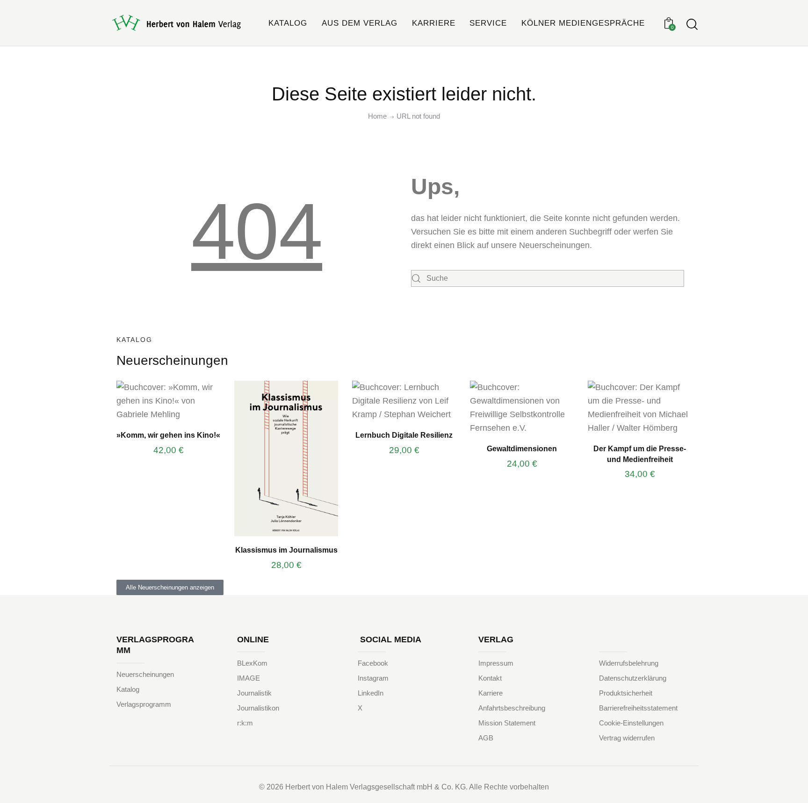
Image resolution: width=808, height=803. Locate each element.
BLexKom (252, 663)
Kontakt (490, 678)
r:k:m (245, 723)
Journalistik (254, 693)
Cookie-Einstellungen (631, 723)
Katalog (127, 689)
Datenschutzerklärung (632, 678)
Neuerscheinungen (145, 674)
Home (377, 116)
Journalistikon (258, 708)
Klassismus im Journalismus (286, 550)
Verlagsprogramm (143, 704)
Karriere (490, 693)
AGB (485, 738)
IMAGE (248, 678)
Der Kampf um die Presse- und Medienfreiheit (639, 453)
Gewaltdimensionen (522, 448)
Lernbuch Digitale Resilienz (404, 435)
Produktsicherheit (625, 693)
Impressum (495, 663)
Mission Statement (506, 723)
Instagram (373, 678)
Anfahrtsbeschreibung (511, 708)
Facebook (373, 663)
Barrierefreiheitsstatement (638, 708)
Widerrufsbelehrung (628, 663)
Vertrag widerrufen (627, 738)
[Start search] (692, 24)
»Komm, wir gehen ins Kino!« (168, 435)
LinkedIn (370, 693)
